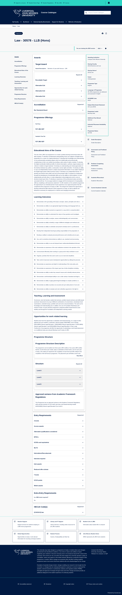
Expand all (79, 74)
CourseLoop (117, 592)
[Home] (25, 13)
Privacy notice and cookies (95, 584)
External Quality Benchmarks (42, 22)
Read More (80, 356)
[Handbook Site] (23, 552)
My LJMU (59, 3)
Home (14, 26)
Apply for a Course (21, 3)
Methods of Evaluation (75, 22)
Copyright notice (70, 584)
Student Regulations (48, 3)
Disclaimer (48, 584)
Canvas (67, 3)
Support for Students (58, 22)
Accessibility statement (26, 584)
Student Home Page (34, 3)
